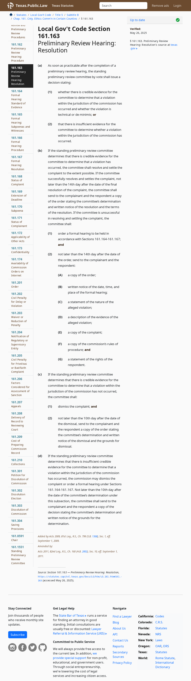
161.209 (19, 445)
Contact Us (120, 640)
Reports (118, 646)
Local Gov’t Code (40, 15)
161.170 (17, 208)
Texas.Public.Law (31, 5)
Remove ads (160, 6)
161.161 (18, 27)
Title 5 (59, 15)
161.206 (20, 387)
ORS (166, 646)
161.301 (19, 477)
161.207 (16, 404)
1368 (94, 536)
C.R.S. (159, 622)
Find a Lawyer (122, 616)
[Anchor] (73, 82)
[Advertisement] (155, 82)
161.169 (18, 195)
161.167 (17, 163)
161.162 (18, 52)
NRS (158, 634)
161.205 (19, 363)
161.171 (19, 222)
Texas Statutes (62, 6)
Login (177, 6)
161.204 (20, 340)
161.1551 (18, 555)
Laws (158, 640)
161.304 (17, 525)
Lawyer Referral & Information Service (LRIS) (79, 631)
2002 (84, 551)
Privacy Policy (122, 663)
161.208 (18, 421)
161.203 (19, 319)
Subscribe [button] (18, 635)
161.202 (18, 300)
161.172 (20, 237)
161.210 (18, 462)
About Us (119, 628)
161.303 (19, 509)
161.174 (19, 267)
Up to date (137, 20)
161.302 (18, 494)
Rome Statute (165, 658)
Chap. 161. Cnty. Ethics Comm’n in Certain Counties (45, 18)
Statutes (21, 15)
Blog (116, 622)
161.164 (18, 99)
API (115, 634)
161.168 (17, 180)
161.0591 (17, 538)
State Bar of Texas (71, 615)
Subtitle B (73, 15)
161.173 (20, 250)
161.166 (17, 144)
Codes (159, 616)
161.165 (20, 122)
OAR (158, 646)
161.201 (16, 284)
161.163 (18, 76)
